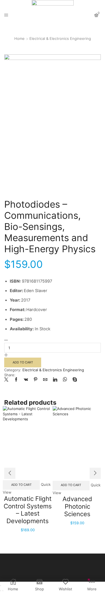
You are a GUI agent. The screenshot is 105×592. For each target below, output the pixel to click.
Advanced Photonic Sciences (77, 506)
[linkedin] (55, 380)
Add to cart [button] (21, 485)
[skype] (73, 380)
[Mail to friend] (45, 380)
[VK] (26, 380)
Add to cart (23, 362)
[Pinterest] (35, 380)
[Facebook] (16, 380)
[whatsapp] (65, 380)
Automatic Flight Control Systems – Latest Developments (28, 510)
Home (19, 38)
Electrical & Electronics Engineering (60, 38)
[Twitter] (7, 380)
